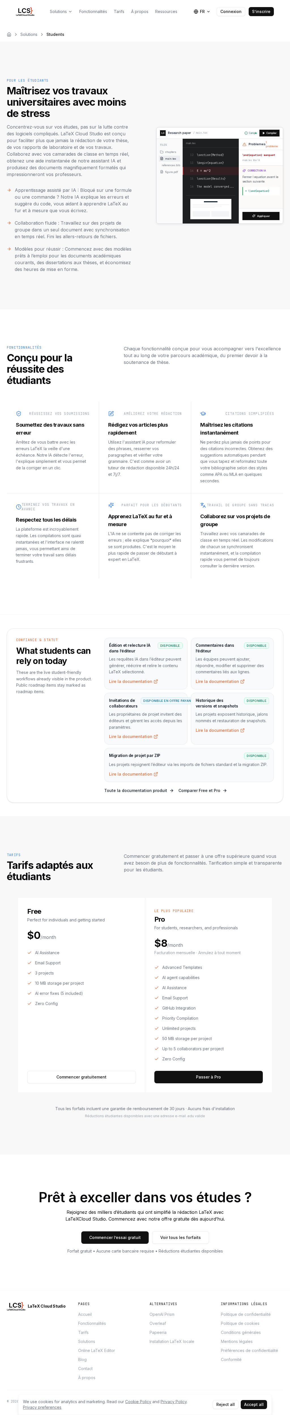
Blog (82, 1359)
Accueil (85, 1314)
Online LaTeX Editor (96, 1350)
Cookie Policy (138, 1401)
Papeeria (158, 1332)
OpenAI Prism (162, 1314)
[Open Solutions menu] (70, 11)
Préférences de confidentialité (249, 1350)
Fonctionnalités (92, 1323)
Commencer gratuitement (81, 1077)
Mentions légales (237, 1341)
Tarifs (83, 1332)
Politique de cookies (240, 1323)
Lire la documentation (130, 681)
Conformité (231, 1359)
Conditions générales (241, 1332)
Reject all (225, 1404)
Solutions (28, 34)
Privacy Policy (174, 1401)
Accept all (254, 1404)
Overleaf (158, 1323)
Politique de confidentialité (246, 1314)
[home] (26, 11)
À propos (86, 1377)
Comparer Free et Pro (199, 790)
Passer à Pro (208, 1077)
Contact (85, 1368)
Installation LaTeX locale (172, 1341)
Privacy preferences (42, 1407)
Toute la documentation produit (135, 790)
